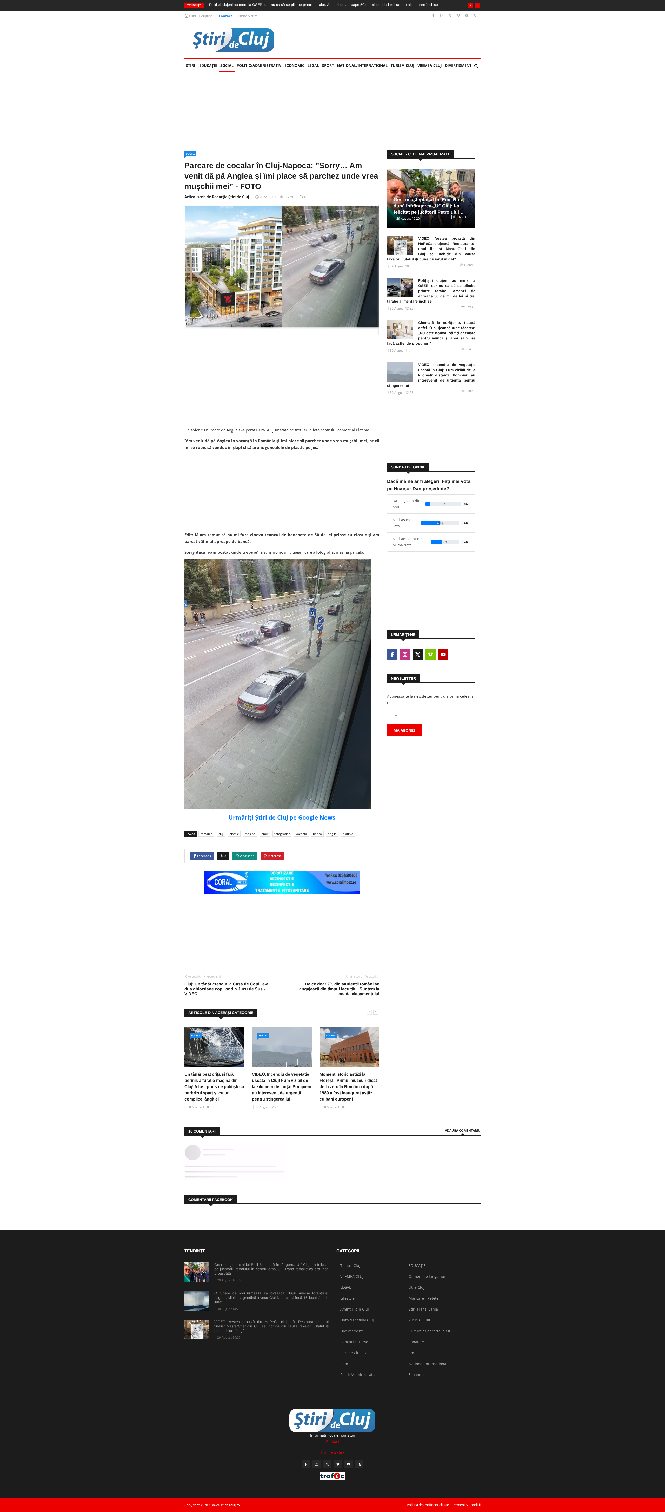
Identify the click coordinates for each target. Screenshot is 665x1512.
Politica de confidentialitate (428, 1504)
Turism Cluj (402, 65)
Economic (294, 65)
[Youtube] (467, 15)
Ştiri (190, 65)
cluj (220, 834)
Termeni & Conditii (466, 1504)
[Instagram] (442, 15)
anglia (332, 834)
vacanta (301, 834)
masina (250, 834)
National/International (362, 65)
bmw (264, 834)
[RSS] (475, 15)
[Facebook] (434, 15)
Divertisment (458, 65)
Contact (225, 16)
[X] (450, 15)
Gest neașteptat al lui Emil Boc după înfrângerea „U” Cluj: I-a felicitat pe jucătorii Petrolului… (429, 206)
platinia (348, 834)
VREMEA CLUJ (429, 65)
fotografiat (282, 834)
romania (206, 834)
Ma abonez (404, 730)
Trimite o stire (246, 16)
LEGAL (313, 65)
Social (227, 65)
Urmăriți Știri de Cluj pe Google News (282, 817)
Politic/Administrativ (259, 65)
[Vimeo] (459, 15)
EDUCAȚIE (209, 65)
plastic (234, 834)
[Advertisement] (386, 39)
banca (317, 834)
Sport (328, 65)
